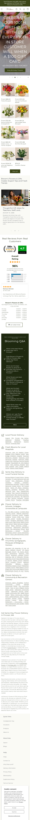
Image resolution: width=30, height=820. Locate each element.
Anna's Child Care (18, 517)
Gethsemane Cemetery (12, 484)
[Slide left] (11, 231)
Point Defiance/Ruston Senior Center (17, 596)
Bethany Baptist (22, 564)
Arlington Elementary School (19, 520)
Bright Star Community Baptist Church (17, 569)
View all (15, 171)
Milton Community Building (19, 595)
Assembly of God (10, 559)
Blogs (5, 746)
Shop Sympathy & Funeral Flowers (15, 54)
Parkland (17, 440)
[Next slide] (20, 77)
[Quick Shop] (16, 9)
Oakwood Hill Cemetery (12, 496)
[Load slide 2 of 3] (15, 77)
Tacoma (26, 441)
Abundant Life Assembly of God (15, 548)
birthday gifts (12, 665)
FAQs (4, 757)
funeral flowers (11, 647)
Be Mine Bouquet (20, 144)
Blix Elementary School (17, 529)
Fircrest (17, 438)
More (15, 424)
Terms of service (8, 783)
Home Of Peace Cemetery (19, 488)
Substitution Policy (8, 779)
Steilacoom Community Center (17, 602)
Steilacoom (17, 441)
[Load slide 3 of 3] (18, 77)
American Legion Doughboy (14, 582)
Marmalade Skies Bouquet (20, 123)
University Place (15, 443)
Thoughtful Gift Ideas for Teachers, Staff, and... (13, 209)
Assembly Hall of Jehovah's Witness (17, 557)
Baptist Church (17, 560)
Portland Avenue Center (13, 598)
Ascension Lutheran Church (19, 555)
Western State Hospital (16, 468)
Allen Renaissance (11, 553)
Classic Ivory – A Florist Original (6, 144)
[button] (20, 9)
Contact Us (6, 760)
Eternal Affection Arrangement (6, 123)
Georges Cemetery (21, 482)
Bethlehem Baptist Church (13, 566)
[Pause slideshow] (28, 77)
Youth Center (12, 605)
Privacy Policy (7, 772)
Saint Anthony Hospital (17, 464)
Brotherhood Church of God (14, 571)
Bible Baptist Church (22, 567)
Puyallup (25, 440)
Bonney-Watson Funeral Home (14, 477)
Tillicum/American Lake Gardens (14, 603)
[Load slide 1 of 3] (13, 77)
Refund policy (7, 775)
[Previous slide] (10, 77)
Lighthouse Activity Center (19, 591)
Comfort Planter (20, 165)
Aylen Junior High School (12, 522)
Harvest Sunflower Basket (21, 101)
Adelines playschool (22, 513)
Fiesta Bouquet (6, 101)
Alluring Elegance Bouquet (6, 166)
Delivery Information (9, 768)
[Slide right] (18, 231)
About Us (6, 732)
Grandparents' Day (8, 721)
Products (6, 728)
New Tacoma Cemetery (21, 495)
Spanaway (8, 441)
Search (5, 742)
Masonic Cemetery (11, 489)
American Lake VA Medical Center (17, 452)
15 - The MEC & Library (12, 512)
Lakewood (8, 440)
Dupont (7, 438)
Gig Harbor (24, 438)
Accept (14, 808)
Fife (12, 438)
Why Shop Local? (8, 764)
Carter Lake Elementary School (19, 534)
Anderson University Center (14, 515)
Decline (14, 812)
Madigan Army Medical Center (15, 454)
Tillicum (7, 443)
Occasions (6, 724)
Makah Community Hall (12, 593)
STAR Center (23, 600)
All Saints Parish (23, 552)
